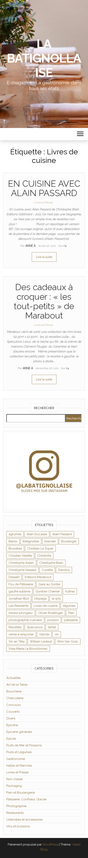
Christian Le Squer (40, 548)
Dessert (14, 577)
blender (50, 541)
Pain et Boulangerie (20, 792)
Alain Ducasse (37, 534)
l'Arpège (40, 598)
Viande (44, 634)
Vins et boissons (18, 826)
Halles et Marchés (19, 765)
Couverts (12, 711)
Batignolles (31, 541)
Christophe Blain (51, 563)
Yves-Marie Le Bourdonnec (28, 649)
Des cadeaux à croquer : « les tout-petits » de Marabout (44, 301)
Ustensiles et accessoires (24, 819)
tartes (52, 627)
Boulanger (69, 541)
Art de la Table (16, 684)
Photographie (16, 806)
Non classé (14, 779)
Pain (71, 613)
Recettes (15, 627)
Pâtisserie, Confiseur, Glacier (26, 799)
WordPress (50, 844)
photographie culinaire (25, 620)
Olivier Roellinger (50, 613)
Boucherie (13, 691)
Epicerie (12, 725)
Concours (13, 705)
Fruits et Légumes (19, 752)
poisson (53, 620)
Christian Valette (20, 555)
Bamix (13, 541)
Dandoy (64, 570)
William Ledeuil (41, 641)
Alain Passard (62, 534)
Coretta (47, 570)
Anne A (30, 245)
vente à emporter (21, 634)
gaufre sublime (19, 591)
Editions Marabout (38, 577)
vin (57, 634)
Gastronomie (15, 759)
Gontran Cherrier (48, 591)
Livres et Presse (43, 202)
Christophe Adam (21, 563)
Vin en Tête (17, 641)
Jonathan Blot (19, 598)
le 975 (56, 598)
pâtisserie (71, 620)
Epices (11, 738)
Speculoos (35, 627)
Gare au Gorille (49, 584)
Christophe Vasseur (22, 570)
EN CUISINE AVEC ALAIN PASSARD (44, 188)
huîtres (70, 591)
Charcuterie (14, 698)
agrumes (15, 534)
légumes (69, 606)
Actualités (13, 678)
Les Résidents (18, 606)
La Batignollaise (44, 58)
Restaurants (15, 813)
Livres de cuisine (46, 606)
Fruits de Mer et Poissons (24, 745)
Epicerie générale (19, 732)
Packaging (14, 786)
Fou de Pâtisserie (21, 584)
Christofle (44, 555)
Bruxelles (15, 548)
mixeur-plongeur (21, 613)
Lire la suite (44, 257)
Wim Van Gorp (67, 641)
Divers (10, 718)
